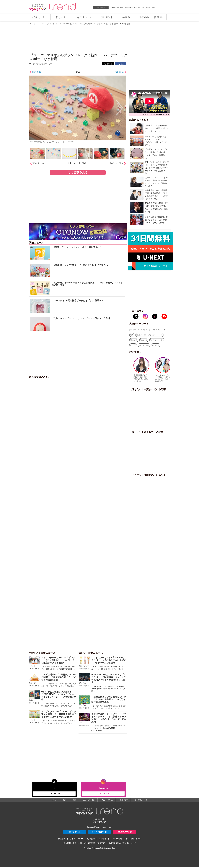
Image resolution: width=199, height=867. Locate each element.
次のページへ (116, 163)
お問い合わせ (116, 838)
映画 (74, 800)
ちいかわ (134, 340)
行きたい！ (38, 17)
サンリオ (156, 345)
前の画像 (36, 72)
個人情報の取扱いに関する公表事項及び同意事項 (84, 843)
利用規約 (91, 838)
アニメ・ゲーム (107, 800)
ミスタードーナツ (157, 340)
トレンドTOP (41, 24)
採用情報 (102, 838)
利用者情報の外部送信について (122, 843)
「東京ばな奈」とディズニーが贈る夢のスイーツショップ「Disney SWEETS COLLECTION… (108, 728)
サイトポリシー (76, 838)
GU (132, 335)
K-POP (133, 345)
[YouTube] (164, 316)
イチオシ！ (83, 17)
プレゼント (107, 17)
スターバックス (158, 330)
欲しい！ (61, 17)
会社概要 (61, 838)
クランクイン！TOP (59, 800)
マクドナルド (144, 345)
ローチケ (73, 832)
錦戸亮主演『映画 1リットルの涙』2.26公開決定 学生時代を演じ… (134, 7)
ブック (52, 24)
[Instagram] (145, 316)
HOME (30, 24)
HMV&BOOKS (123, 832)
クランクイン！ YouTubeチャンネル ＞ (155, 114)
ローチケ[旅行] (98, 832)
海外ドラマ (124, 800)
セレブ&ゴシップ (141, 800)
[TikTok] (154, 316)
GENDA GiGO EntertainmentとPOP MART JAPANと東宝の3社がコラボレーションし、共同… (108, 688)
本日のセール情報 (150, 17)
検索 (124, 17)
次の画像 (119, 72)
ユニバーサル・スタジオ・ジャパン (150, 335)
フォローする (54, 793)
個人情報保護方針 (133, 838)
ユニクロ (144, 340)
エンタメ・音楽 (89, 800)
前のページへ (38, 163)
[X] (135, 316)
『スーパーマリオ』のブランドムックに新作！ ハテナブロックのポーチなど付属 (88, 24)
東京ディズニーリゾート (140, 330)
